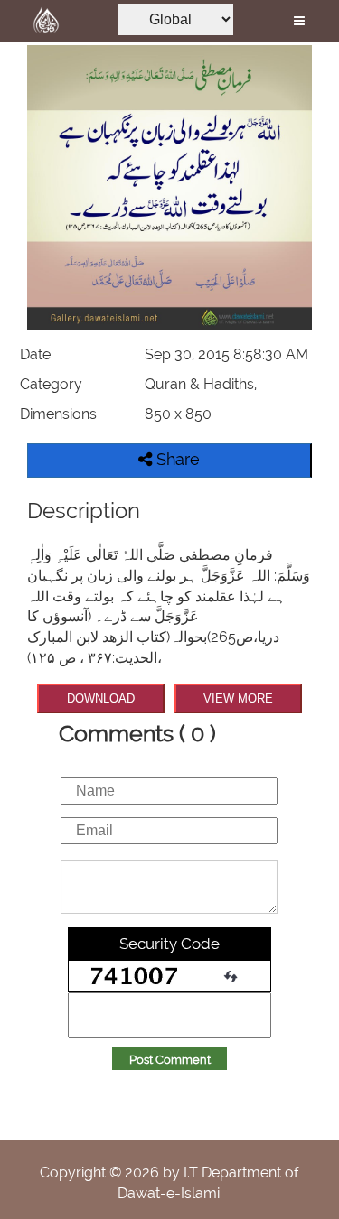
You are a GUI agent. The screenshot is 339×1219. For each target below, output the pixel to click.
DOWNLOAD (101, 698)
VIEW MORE (238, 698)
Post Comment (170, 1059)
